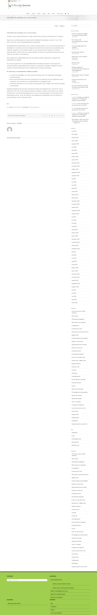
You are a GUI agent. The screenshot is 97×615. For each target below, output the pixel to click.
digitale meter (75, 335)
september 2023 (76, 210)
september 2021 (76, 283)
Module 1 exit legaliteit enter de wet (59, 591)
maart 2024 (74, 191)
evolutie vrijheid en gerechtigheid (80, 338)
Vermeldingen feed (76, 439)
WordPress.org (75, 445)
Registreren (75, 432)
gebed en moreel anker (77, 341)
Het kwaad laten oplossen (78, 52)
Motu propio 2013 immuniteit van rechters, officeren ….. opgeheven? (80, 121)
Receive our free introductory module (61, 583)
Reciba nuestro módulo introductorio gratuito (63, 587)
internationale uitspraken (78, 354)
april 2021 (74, 299)
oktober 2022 (75, 245)
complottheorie (75, 325)
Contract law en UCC (77, 328)
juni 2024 (74, 182)
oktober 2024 (75, 169)
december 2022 (75, 239)
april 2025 (74, 150)
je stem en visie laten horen (78, 357)
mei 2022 (74, 258)
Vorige (56, 26)
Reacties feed (75, 442)
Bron (8, 103)
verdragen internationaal (78, 405)
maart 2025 (74, 153)
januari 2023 (75, 236)
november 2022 (75, 242)
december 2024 (75, 163)
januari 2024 (75, 197)
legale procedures (76, 363)
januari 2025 (75, 159)
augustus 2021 (75, 286)
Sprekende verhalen (77, 398)
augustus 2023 (75, 213)
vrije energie (75, 411)
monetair (74, 370)
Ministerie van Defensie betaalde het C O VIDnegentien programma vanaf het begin (80, 99)
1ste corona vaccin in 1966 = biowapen (79, 312)
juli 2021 (74, 290)
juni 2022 (74, 255)
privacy (73, 385)
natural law (74, 373)
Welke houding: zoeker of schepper (80, 75)
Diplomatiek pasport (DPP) (14, 603)
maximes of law (75, 366)
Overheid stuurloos (76, 382)
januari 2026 (75, 140)
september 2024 (76, 172)
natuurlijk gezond (76, 376)
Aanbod (52, 609)
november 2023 (75, 204)
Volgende (61, 26)
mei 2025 (74, 147)
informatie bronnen (76, 351)
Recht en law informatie (77, 389)
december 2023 (75, 201)
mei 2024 (74, 185)
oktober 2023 (75, 207)
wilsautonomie (26, 107)
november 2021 (75, 277)
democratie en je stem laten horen (80, 331)
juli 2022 (74, 251)
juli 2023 (74, 216)
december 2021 (75, 274)
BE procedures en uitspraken (79, 322)
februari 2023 (75, 232)
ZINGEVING (75, 420)
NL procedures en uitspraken (79, 379)
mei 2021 (74, 296)
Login (73, 435)
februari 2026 (75, 137)
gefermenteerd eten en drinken (79, 344)
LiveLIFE (11, 107)
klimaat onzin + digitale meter (79, 360)
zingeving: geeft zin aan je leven (79, 424)
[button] (68, 13)
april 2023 (74, 226)
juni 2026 (74, 131)
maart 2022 (74, 264)
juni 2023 (74, 220)
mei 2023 (74, 223)
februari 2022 (75, 267)
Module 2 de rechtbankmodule (58, 594)
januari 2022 (75, 270)
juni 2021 (74, 293)
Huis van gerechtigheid (56, 613)
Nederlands (13, 1)
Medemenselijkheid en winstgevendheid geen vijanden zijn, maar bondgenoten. (80, 69)
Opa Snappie (75, 119)
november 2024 (75, 166)
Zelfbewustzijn (75, 417)
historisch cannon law (77, 347)
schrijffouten (53, 606)
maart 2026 (74, 134)
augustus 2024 (75, 175)
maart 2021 (74, 302)
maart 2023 (74, 229)
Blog (52, 603)
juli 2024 (74, 178)
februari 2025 (75, 156)
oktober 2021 (75, 280)
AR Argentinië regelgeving (78, 319)
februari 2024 (75, 194)
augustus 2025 (75, 143)
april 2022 (74, 261)
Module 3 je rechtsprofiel (56, 597)
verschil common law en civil (78, 408)
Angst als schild (75, 62)
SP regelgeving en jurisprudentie (80, 392)
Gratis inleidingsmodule (56, 579)
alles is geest (75, 316)
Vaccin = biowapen (76, 401)
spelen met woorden (77, 395)
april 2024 (74, 188)
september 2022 (76, 248)
